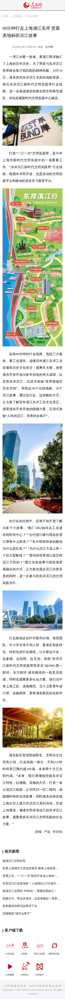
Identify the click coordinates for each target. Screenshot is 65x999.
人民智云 (24, 974)
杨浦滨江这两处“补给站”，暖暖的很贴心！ (30, 890)
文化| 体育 (32, 16)
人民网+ (24, 953)
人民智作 (39, 974)
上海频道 (17, 16)
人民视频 (9, 974)
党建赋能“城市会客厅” (17, 913)
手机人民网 (39, 953)
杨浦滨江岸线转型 (14, 860)
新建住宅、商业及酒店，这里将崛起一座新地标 (33, 898)
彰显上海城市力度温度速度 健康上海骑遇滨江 (32, 868)
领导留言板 (54, 953)
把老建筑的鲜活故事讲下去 (20, 905)
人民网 (4, 16)
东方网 (49, 47)
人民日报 (9, 953)
